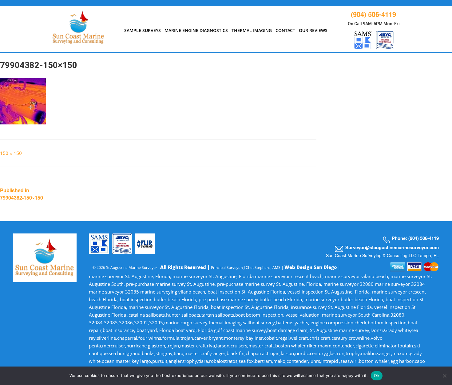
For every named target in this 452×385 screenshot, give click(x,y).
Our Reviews (313, 30)
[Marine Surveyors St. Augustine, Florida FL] (78, 26)
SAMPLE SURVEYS (142, 30)
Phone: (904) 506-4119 (415, 238)
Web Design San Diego (310, 267)
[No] (444, 376)
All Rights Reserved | (185, 267)
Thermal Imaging (252, 30)
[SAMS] (363, 38)
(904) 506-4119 (373, 14)
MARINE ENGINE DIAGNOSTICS (196, 30)
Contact (285, 30)
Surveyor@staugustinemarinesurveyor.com (392, 247)
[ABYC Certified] (385, 39)
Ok (376, 375)
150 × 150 (11, 152)
